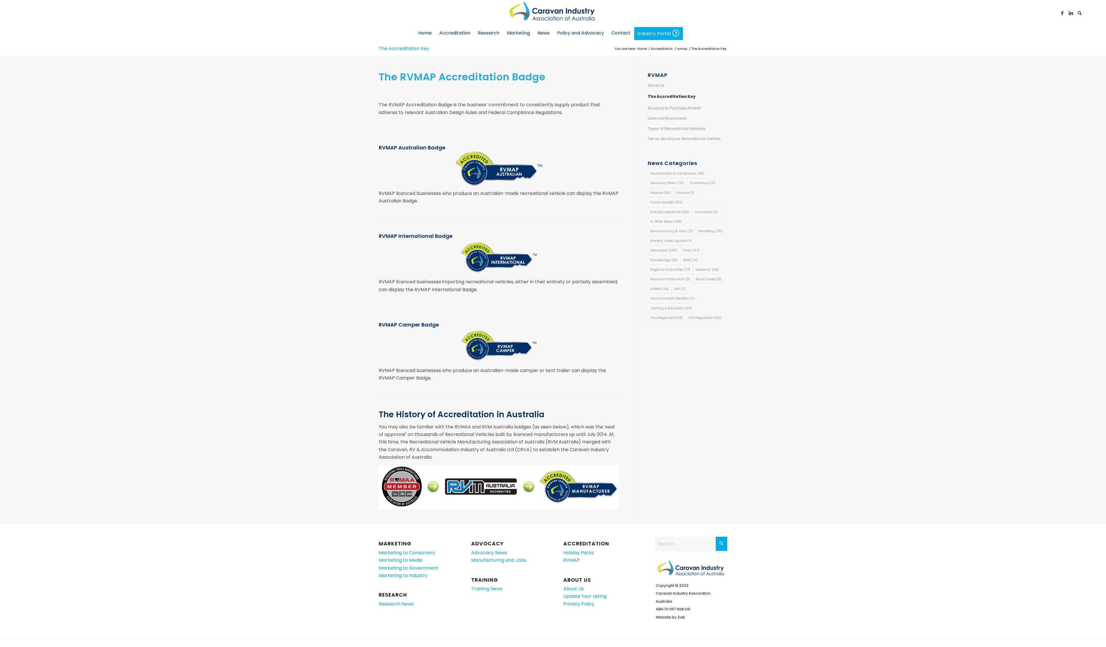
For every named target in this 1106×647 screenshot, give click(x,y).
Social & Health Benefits (672, 298)
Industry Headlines (669, 212)
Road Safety (708, 279)
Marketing (710, 231)
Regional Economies (670, 269)
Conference (702, 183)
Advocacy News (667, 183)
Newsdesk (663, 250)
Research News (396, 604)
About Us (656, 85)
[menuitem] (1079, 13)
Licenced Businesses (667, 118)
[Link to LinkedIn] (1071, 13)
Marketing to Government (408, 568)
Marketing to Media (401, 560)
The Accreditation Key (404, 48)
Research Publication (670, 279)
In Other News (666, 221)
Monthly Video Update (671, 240)
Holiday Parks (578, 552)
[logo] (553, 13)
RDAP (690, 260)
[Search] (1079, 13)
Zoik (681, 617)
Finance (685, 192)
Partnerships (664, 260)
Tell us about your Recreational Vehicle (684, 138)
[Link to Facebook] (1062, 13)
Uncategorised (666, 317)
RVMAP (659, 288)
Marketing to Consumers (407, 552)
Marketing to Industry (403, 575)
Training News (487, 588)
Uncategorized (705, 317)
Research (707, 269)
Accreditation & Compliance (677, 173)
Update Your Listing (585, 596)
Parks (691, 250)
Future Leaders (666, 202)
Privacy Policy (578, 604)
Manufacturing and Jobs (498, 560)
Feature (660, 192)
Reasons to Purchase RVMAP (674, 108)
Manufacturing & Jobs (671, 231)
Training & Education (671, 308)
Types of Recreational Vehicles (677, 128)
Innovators (706, 212)
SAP (679, 288)
